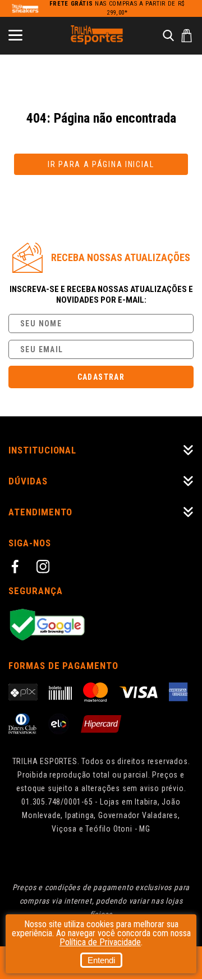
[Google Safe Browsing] (101, 625)
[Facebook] (16, 568)
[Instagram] (44, 568)
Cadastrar (101, 376)
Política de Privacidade (100, 942)
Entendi (101, 960)
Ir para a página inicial (101, 164)
